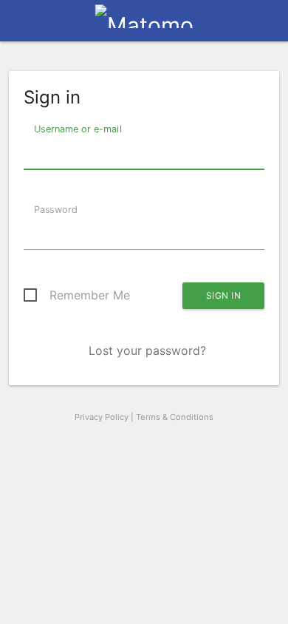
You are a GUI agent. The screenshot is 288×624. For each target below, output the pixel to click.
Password (54, 209)
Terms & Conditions (174, 417)
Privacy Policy (101, 417)
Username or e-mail (76, 129)
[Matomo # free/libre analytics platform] (144, 25)
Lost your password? (147, 350)
